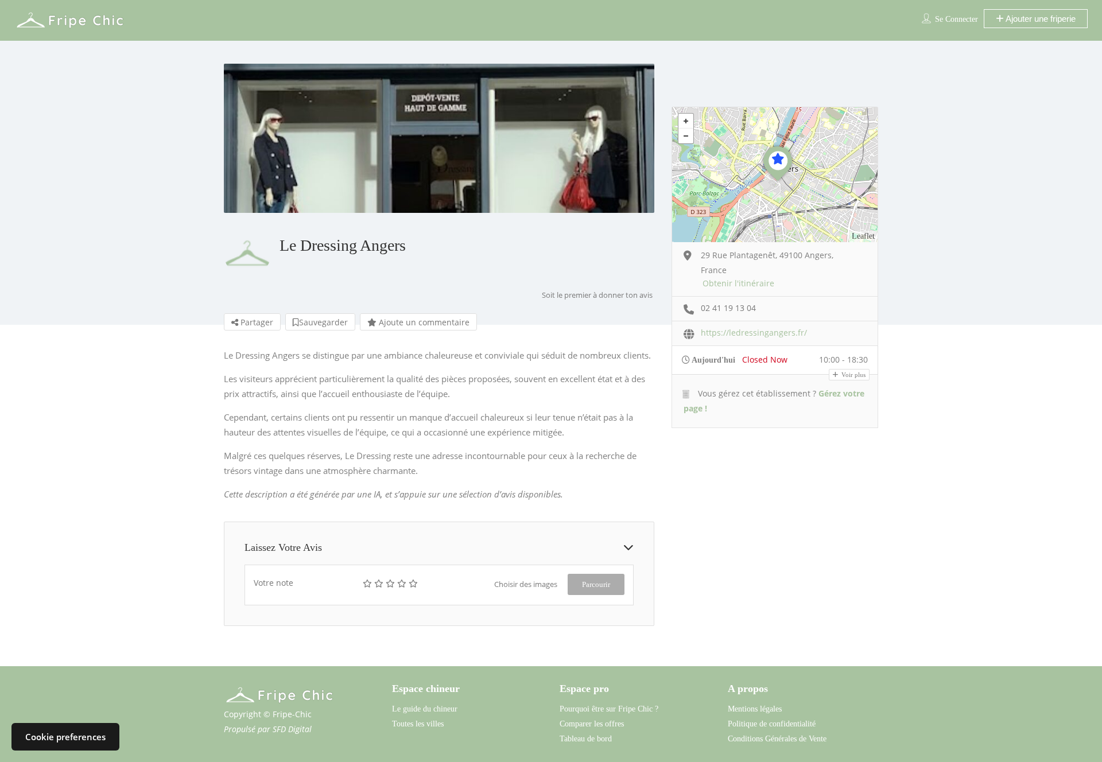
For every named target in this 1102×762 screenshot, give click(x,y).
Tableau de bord (586, 738)
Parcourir (596, 584)
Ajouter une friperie (1040, 19)
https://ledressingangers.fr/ (754, 332)
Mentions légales (755, 709)
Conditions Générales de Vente (777, 738)
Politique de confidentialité (772, 724)
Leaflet (863, 236)
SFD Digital (292, 729)
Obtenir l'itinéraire (738, 283)
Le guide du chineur (424, 709)
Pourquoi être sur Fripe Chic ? (609, 709)
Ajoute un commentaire (423, 322)
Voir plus (853, 374)
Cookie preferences (65, 736)
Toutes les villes (418, 724)
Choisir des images (525, 584)
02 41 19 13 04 (728, 307)
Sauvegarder (323, 322)
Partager (255, 322)
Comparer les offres (592, 724)
